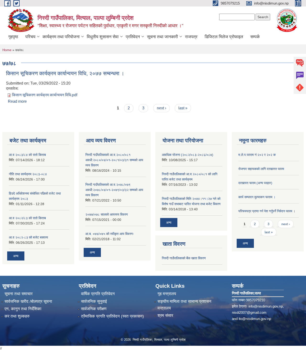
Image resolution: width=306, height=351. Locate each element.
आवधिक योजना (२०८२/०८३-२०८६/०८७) (187, 155)
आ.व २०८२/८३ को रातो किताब (27, 218)
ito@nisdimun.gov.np (255, 319)
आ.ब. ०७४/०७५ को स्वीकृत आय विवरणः (109, 234)
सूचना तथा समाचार (19, 294)
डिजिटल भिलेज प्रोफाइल (224, 36)
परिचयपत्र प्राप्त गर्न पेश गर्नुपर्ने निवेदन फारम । (266, 211)
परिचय (30, 36)
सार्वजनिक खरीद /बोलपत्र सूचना (28, 301)
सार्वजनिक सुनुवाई (94, 301)
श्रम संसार (165, 315)
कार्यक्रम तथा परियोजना (61, 36)
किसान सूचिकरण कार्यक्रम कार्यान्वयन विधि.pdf (44, 95)
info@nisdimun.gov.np (265, 306)
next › (161, 108)
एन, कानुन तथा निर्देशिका (23, 309)
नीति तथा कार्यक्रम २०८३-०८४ (28, 174)
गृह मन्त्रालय (167, 294)
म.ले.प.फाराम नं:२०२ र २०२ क (257, 155)
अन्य (15, 256)
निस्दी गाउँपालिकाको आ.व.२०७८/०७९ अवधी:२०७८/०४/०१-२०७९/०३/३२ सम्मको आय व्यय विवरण (114, 190)
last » (182, 108)
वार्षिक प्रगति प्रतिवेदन (98, 294)
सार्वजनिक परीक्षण (93, 309)
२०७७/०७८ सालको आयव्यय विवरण (106, 214)
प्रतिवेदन (133, 36)
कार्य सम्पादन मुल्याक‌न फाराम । (256, 197)
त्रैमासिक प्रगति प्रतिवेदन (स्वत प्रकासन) (112, 316)
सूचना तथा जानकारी (162, 36)
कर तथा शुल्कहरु (17, 316)
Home (6, 50)
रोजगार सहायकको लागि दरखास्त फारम (261, 169)
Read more (17, 101)
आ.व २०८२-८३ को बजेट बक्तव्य (28, 237)
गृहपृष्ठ (13, 36)
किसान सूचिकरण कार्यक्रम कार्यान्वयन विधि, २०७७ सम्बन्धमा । (65, 73)
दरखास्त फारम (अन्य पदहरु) (255, 183)
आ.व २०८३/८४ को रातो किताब (27, 155)
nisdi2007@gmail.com (249, 312)
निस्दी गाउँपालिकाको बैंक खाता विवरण (184, 258)
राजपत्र (191, 36)
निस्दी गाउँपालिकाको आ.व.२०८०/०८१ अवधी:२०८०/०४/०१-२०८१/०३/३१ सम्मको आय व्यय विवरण (114, 160)
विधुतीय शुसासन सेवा (103, 36)
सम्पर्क (255, 36)
